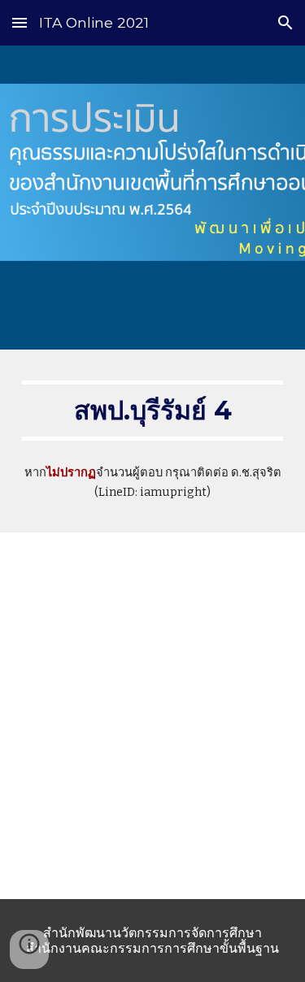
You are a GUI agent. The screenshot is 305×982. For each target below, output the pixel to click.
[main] (152, 410)
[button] (19, 22)
